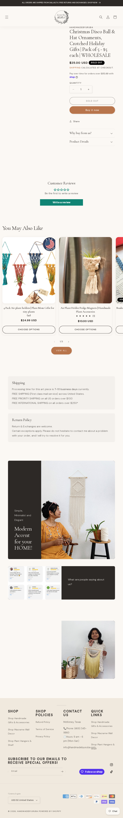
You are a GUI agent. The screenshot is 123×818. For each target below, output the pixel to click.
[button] (6, 17)
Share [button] (76, 121)
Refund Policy (43, 722)
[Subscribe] (62, 771)
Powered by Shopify (50, 811)
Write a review (61, 202)
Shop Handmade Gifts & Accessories (18, 720)
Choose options (29, 329)
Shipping (75, 67)
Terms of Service (45, 729)
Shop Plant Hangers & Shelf (19, 743)
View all (61, 350)
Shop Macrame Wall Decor (18, 731)
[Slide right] (68, 341)
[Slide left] (54, 341)
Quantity (75, 83)
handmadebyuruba (27, 811)
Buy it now (92, 110)
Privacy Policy (43, 736)
